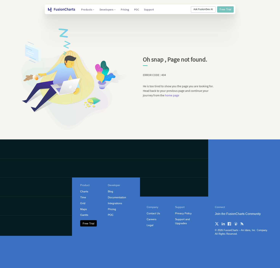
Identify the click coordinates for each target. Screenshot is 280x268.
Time (83, 197)
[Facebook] (229, 224)
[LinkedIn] (223, 224)
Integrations (115, 203)
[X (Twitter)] (217, 224)
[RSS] (242, 224)
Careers (151, 219)
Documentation (117, 197)
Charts (84, 191)
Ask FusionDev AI (203, 9)
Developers (107, 9)
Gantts (84, 214)
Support (149, 9)
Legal (150, 225)
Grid (82, 203)
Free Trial (225, 9)
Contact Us (153, 213)
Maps (83, 209)
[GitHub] (236, 224)
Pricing (125, 9)
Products (86, 9)
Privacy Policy (183, 213)
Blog (110, 191)
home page (172, 95)
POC (136, 9)
